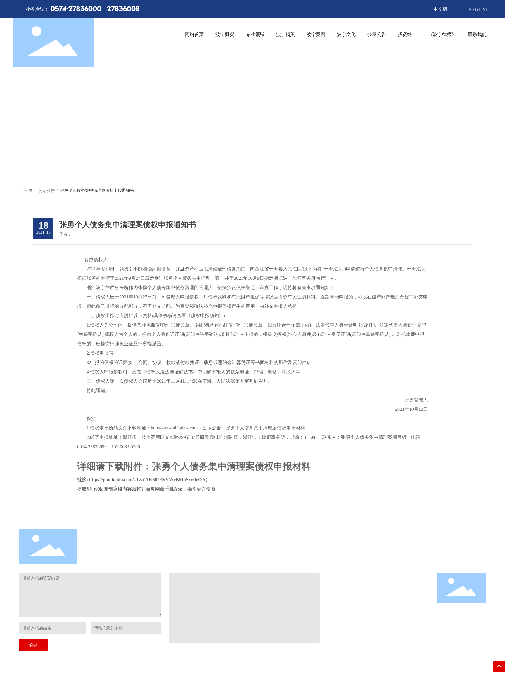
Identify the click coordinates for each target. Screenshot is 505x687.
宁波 (191, 673)
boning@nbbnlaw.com (359, 624)
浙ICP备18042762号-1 (127, 673)
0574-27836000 (76, 9)
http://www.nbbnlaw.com (358, 633)
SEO (199, 673)
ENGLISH (478, 9)
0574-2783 (355, 606)
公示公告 (47, 191)
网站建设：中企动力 (167, 673)
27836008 (123, 9)
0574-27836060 (351, 615)
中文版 (440, 9)
